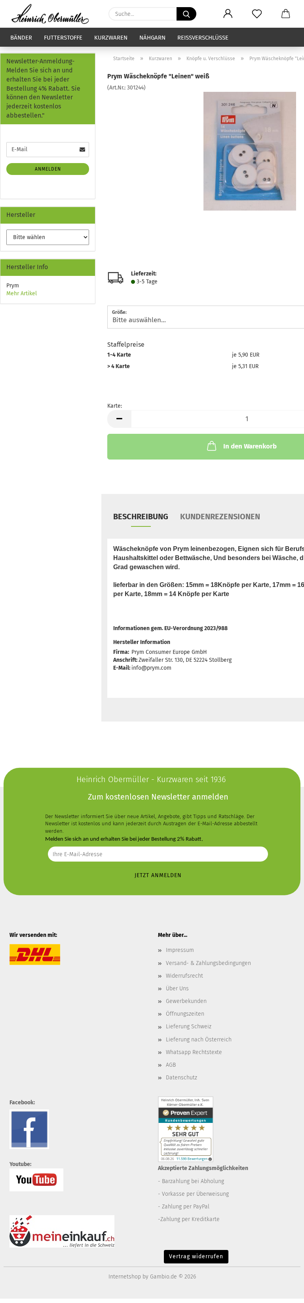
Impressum (180, 950)
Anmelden (48, 169)
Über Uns (177, 988)
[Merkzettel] (256, 14)
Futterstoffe (63, 37)
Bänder (21, 37)
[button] (227, 14)
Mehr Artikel (21, 293)
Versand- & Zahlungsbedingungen (208, 963)
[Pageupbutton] (282, 1291)
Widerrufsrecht (184, 976)
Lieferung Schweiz (188, 1026)
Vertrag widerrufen (196, 1256)
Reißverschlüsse (202, 37)
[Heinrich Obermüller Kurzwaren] (53, 14)
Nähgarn (152, 37)
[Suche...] (186, 14)
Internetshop (124, 1276)
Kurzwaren (110, 37)
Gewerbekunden (186, 1001)
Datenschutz (181, 1077)
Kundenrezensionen (220, 516)
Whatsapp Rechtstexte (194, 1052)
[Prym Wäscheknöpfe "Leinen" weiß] (249, 151)
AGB (171, 1065)
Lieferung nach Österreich (199, 1039)
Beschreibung (140, 516)
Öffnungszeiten (185, 1013)
